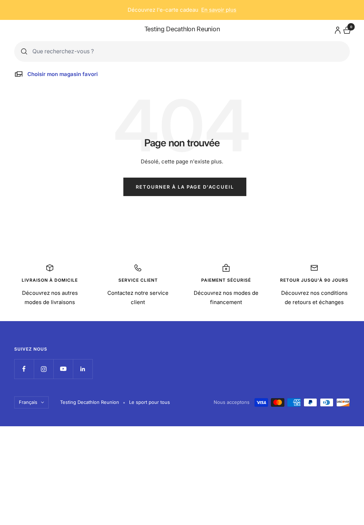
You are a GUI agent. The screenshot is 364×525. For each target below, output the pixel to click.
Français (28, 402)
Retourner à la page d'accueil (185, 187)
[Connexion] (336, 29)
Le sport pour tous (149, 402)
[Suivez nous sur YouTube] (63, 369)
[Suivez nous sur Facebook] (24, 369)
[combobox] (187, 51)
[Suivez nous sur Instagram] (43, 369)
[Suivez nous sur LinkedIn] (82, 369)
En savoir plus (218, 9)
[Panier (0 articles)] (346, 29)
